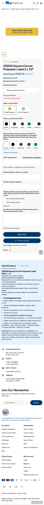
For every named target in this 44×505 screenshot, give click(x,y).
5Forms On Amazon (9, 464)
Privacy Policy (28, 433)
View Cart (27, 467)
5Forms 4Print (7, 467)
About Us (5, 444)
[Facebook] (10, 486)
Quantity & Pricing (10, 85)
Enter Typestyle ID (10, 157)
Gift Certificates (7, 436)
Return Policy (28, 440)
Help (25, 444)
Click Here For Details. (34, 318)
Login (25, 460)
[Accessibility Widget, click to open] (41, 252)
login (9, 245)
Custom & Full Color (9, 433)
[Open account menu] (37, 3)
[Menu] (3, 3)
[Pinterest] (22, 486)
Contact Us (6, 447)
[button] (7, 62)
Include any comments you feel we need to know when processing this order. (20, 210)
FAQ (3, 451)
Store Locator (28, 429)
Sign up (36, 403)
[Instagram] (16, 486)
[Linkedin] (4, 486)
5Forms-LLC (5, 9)
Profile (26, 471)
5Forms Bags (6, 460)
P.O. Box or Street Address (12, 182)
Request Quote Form (31, 475)
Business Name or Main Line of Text (15, 172)
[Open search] (34, 3)
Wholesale (5, 440)
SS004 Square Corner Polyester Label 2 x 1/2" (25, 9)
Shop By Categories (9, 429)
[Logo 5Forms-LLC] (17, 3)
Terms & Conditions (30, 447)
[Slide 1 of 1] (4, 54)
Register (26, 464)
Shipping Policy (29, 436)
